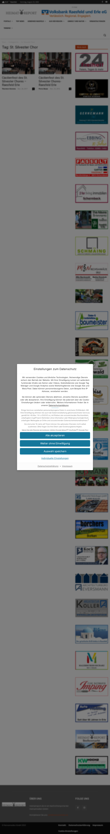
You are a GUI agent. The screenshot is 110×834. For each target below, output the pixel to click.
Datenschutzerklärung (58, 405)
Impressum (67, 466)
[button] (55, 435)
